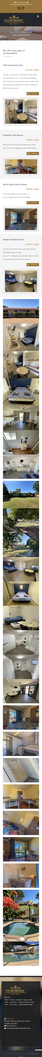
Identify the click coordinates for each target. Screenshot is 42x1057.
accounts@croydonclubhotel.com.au (21, 4)
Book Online (10, 1019)
